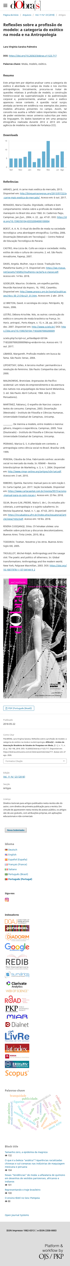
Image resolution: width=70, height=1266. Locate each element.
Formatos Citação (14, 761)
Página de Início (11, 14)
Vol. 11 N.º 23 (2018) (45, 14)
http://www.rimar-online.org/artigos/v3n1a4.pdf (34, 471)
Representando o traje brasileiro (22, 1189)
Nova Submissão (15, 830)
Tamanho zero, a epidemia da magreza (26, 1152)
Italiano (12, 869)
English (12, 854)
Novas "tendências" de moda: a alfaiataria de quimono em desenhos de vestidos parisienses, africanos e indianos (35, 1178)
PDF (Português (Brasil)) (20, 708)
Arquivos (27, 14)
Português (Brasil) (18, 874)
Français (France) (17, 864)
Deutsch (12, 849)
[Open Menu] (5, 5)
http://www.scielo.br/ (43, 326)
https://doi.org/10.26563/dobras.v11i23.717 (33, 55)
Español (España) (17, 859)
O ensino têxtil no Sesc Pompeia (22, 1197)
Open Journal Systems (17, 1215)
